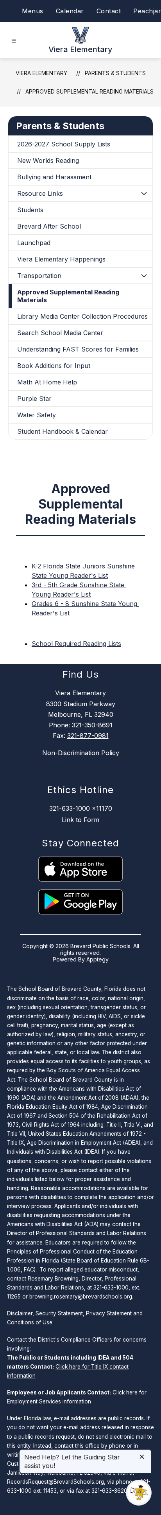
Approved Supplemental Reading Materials (89, 91)
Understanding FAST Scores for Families (78, 349)
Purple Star (34, 398)
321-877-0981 (88, 735)
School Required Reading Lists (76, 643)
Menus (32, 11)
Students (30, 210)
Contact (109, 11)
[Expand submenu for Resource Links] (143, 193)
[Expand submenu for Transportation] (143, 275)
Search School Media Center (60, 333)
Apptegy (97, 959)
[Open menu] (13, 40)
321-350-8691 (92, 725)
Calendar (70, 11)
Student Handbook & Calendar (62, 431)
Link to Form (80, 820)
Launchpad (33, 243)
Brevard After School (49, 226)
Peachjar (147, 11)
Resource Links (40, 193)
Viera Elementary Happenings (61, 259)
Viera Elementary (41, 73)
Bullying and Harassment (54, 177)
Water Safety (36, 415)
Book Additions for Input (53, 366)
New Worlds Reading (48, 160)
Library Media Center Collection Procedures (82, 316)
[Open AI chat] (139, 1493)
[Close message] (142, 1457)
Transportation (39, 276)
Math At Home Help (47, 382)
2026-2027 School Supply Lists (63, 144)
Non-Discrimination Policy (80, 753)
